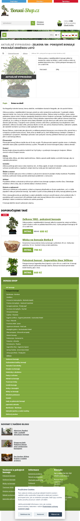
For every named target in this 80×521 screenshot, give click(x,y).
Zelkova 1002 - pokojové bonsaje (41, 219)
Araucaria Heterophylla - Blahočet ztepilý (19, 300)
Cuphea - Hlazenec (12, 315)
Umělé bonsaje (11, 385)
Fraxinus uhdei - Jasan (13, 323)
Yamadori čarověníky (13, 366)
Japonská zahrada (12, 404)
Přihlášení (40, 22)
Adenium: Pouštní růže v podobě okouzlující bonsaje (21, 432)
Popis (5, 103)
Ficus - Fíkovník (11, 321)
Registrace (40, 24)
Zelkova (25, 53)
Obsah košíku (69, 25)
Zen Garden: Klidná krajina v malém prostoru (21, 458)
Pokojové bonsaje (13, 53)
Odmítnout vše (25, 514)
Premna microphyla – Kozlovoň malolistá (19, 303)
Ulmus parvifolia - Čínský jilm (15, 353)
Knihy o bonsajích (12, 388)
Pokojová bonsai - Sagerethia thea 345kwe (47, 260)
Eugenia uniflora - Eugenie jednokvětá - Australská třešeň (24, 318)
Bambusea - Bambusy (13, 408)
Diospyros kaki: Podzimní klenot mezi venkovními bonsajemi (20, 445)
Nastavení (40, 514)
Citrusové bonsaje (12, 312)
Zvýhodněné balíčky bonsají (16, 362)
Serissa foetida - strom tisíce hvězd (17, 350)
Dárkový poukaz (12, 414)
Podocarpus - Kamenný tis (14, 338)
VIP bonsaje (10, 287)
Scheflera (9, 297)
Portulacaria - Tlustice (13, 344)
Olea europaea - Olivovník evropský (17, 332)
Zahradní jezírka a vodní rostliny (17, 411)
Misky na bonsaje (12, 392)
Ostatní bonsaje (11, 335)
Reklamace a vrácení (35, 486)
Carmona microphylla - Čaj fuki (16, 309)
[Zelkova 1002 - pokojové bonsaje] (12, 225)
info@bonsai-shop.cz (61, 476)
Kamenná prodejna (35, 474)
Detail (28, 231)
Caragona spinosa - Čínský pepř (16, 306)
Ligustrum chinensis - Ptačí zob (16, 326)
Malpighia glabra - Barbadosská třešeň (19, 329)
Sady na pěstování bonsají (15, 401)
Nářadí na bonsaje (12, 379)
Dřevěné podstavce (13, 395)
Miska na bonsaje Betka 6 (37, 239)
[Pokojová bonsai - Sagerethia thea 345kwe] (12, 266)
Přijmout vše (55, 514)
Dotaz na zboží (17, 103)
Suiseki (8, 398)
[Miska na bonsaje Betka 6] (12, 246)
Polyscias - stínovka (12, 341)
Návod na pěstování (35, 477)
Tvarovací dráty (11, 382)
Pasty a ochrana (11, 375)
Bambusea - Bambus (13, 294)
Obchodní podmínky (35, 480)
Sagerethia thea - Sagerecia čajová (17, 347)
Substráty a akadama (13, 372)
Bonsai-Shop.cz (4, 53)
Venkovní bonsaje (12, 359)
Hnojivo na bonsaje (13, 369)
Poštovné (31, 483)
